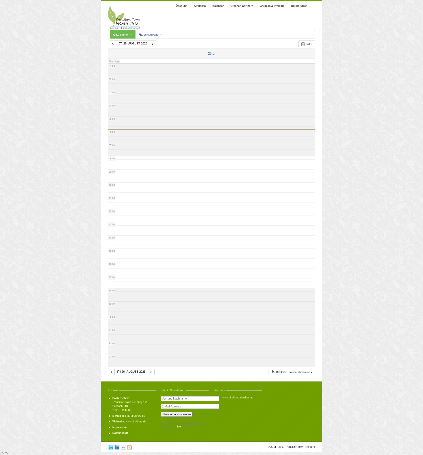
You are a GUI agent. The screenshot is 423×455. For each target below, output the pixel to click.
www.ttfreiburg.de (136, 421)
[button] (292, 372)
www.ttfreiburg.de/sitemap (238, 397)
